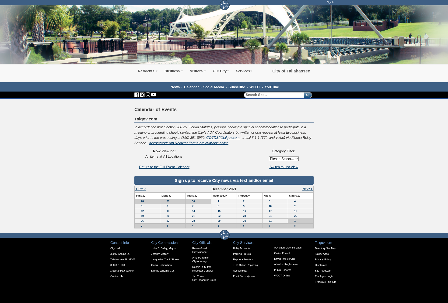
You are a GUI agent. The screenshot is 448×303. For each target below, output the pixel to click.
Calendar (191, 87)
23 (244, 215)
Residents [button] (146, 71)
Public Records (282, 270)
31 (270, 220)
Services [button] (243, 71)
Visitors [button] (196, 71)
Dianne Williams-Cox (163, 270)
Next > (307, 189)
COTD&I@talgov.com (223, 138)
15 (219, 211)
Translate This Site (325, 281)
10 (270, 206)
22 (219, 215)
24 (270, 215)
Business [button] (172, 71)
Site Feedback (323, 270)
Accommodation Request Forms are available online (188, 143)
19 (142, 215)
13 (168, 211)
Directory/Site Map (325, 248)
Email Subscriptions (244, 276)
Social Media (213, 87)
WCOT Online (282, 275)
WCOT (254, 87)
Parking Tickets (242, 253)
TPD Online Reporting (245, 265)
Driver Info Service (284, 258)
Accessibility (240, 270)
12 (142, 211)
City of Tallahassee (291, 71)
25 (295, 215)
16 (244, 211)
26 (142, 220)
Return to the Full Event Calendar (164, 167)
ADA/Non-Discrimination (287, 247)
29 (168, 201)
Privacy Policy (323, 259)
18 (295, 211)
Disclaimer (321, 265)
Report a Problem (243, 259)
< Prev (140, 189)
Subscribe (236, 87)
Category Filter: (283, 151)
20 (168, 215)
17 (270, 211)
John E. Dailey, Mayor (163, 248)
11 (295, 206)
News (175, 87)
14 (193, 211)
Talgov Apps (322, 253)
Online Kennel (282, 253)
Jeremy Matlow (159, 253)
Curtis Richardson (161, 265)
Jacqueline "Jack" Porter (165, 259)
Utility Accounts (241, 248)
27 (168, 220)
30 (193, 201)
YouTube (272, 87)
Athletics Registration (286, 264)
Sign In (330, 2)
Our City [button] (220, 71)
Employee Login (324, 276)
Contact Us (116, 276)
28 (142, 201)
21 (193, 215)
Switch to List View (284, 167)
